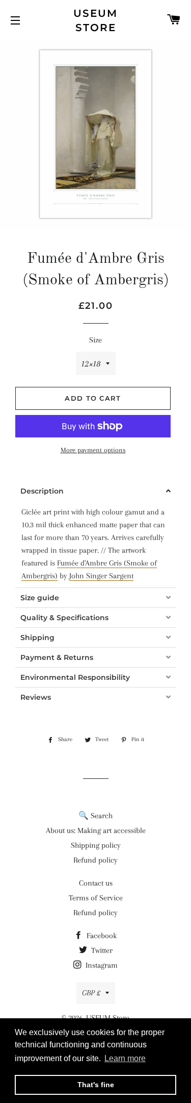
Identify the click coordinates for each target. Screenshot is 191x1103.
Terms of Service (96, 897)
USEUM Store (95, 20)
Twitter (101, 950)
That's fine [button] (95, 1085)
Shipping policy (96, 845)
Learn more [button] (125, 1058)
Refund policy (95, 860)
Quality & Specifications (64, 617)
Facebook (101, 935)
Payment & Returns (56, 657)
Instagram (101, 965)
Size (95, 340)
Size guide (39, 597)
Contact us (96, 883)
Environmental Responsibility (75, 677)
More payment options (93, 450)
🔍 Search (95, 815)
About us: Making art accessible (96, 830)
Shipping (37, 637)
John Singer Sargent (101, 575)
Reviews (35, 697)
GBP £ (91, 992)
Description (42, 491)
